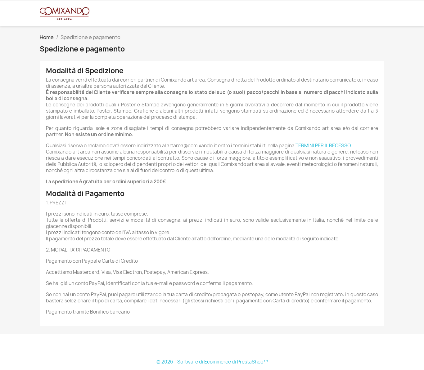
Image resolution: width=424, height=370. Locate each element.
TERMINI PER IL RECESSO (323, 145)
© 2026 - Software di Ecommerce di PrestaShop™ (212, 362)
